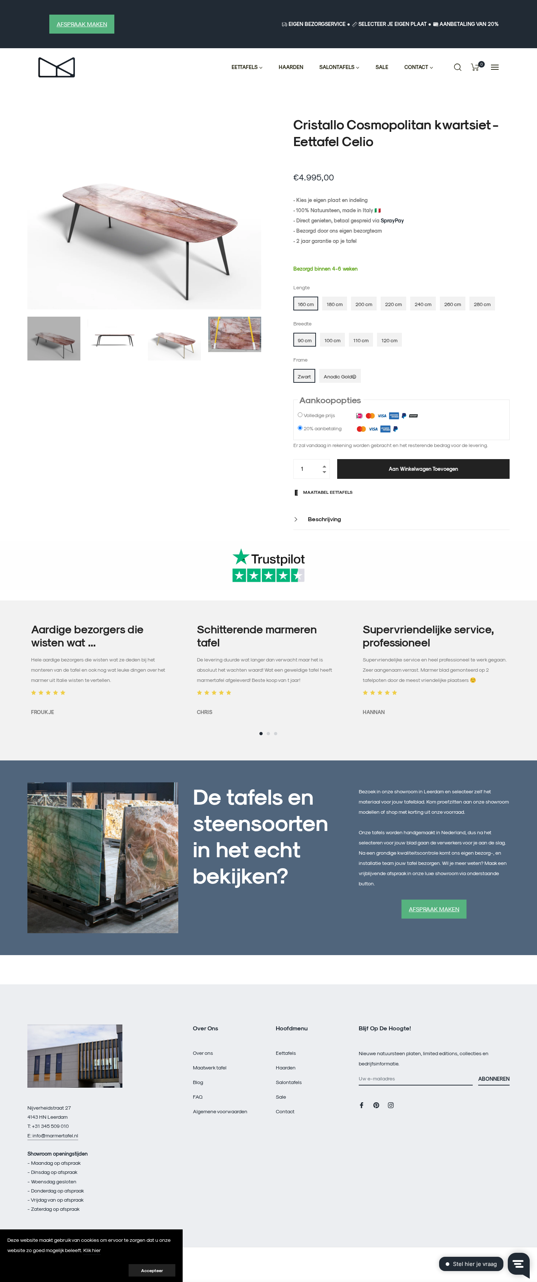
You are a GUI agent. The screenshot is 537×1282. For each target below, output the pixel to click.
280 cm (482, 304)
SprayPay (392, 220)
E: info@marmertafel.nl (52, 1135)
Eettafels (286, 1053)
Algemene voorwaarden (220, 1111)
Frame (300, 359)
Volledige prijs (319, 415)
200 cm (363, 304)
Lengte (301, 287)
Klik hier (92, 1250)
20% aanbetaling (323, 428)
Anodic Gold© (340, 376)
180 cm (335, 304)
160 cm (306, 304)
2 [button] (268, 733)
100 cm (332, 340)
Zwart (304, 376)
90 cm (305, 340)
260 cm (452, 304)
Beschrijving (323, 518)
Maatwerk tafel (209, 1067)
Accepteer (152, 1270)
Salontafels (289, 1082)
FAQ (198, 1097)
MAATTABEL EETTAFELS (327, 492)
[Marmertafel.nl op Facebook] (362, 1104)
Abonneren (494, 1079)
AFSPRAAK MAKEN (82, 23)
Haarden (286, 1067)
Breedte (302, 323)
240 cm (423, 304)
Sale (281, 1097)
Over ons (203, 1053)
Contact (285, 1111)
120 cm (389, 340)
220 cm (393, 304)
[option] (103, 669)
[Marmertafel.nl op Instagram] (391, 1104)
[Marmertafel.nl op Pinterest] (376, 1104)
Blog (198, 1082)
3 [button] (275, 733)
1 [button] (261, 733)
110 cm (361, 340)
